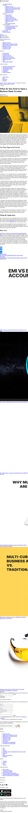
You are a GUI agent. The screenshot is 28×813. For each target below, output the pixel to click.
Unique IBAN (6, 53)
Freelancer (5, 756)
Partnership (5, 71)
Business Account (6, 42)
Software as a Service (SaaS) (9, 66)
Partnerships (5, 30)
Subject (14, 694)
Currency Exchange (7, 55)
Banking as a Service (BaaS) (9, 58)
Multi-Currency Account (8, 56)
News (4, 763)
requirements (12, 220)
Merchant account (6, 737)
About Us (5, 761)
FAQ (4, 748)
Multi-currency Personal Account (10, 736)
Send (2, 728)
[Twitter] (14, 250)
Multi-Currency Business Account (10, 43)
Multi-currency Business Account (10, 735)
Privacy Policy (6, 769)
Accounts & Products (7, 4)
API (3, 60)
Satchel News (6, 77)
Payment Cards (6, 54)
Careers (4, 764)
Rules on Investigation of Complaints (11, 775)
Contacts (4, 762)
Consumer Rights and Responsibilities (11, 774)
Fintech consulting (7, 32)
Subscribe (2, 697)
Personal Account (6, 48)
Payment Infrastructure (7, 67)
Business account (6, 733)
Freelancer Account (7, 47)
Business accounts (11, 83)
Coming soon (5, 70)
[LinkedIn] (14, 252)
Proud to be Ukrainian (7, 755)
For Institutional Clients (8, 68)
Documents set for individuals (9, 742)
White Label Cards (7, 59)
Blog (4, 78)
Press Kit (5, 80)
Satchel (1, 83)
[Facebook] (14, 248)
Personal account (6, 739)
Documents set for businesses (9, 743)
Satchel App (5, 741)
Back (2, 85)
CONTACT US (3, 35)
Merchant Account (7, 46)
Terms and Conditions (7, 770)
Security (4, 750)
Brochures (5, 79)
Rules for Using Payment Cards (9, 773)
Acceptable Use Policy (8, 771)
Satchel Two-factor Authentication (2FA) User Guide (14, 751)
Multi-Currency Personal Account (10, 45)
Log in (1, 34)
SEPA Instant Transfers (8, 61)
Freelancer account (7, 738)
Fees (4, 749)
